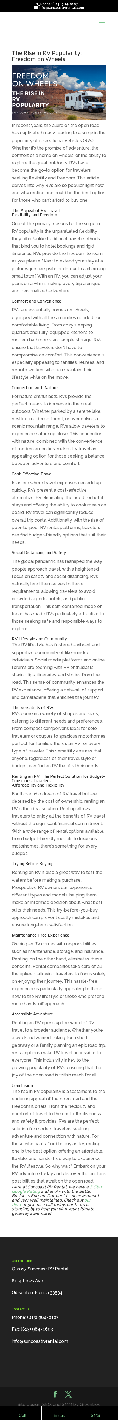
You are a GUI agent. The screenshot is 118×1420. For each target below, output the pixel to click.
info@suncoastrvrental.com (40, 1341)
